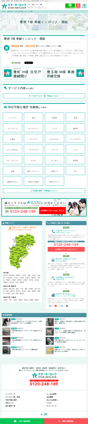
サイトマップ (51, 406)
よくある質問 (51, 394)
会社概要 (50, 397)
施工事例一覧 (10, 406)
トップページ (10, 394)
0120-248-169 (23, 211)
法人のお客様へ (52, 400)
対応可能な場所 (11, 400)
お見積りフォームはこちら (52, 210)
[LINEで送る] (16, 62)
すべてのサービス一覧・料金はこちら (43, 96)
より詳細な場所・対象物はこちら (43, 191)
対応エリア (10, 403)
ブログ (49, 403)
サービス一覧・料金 (13, 397)
